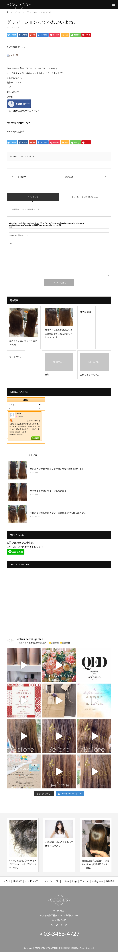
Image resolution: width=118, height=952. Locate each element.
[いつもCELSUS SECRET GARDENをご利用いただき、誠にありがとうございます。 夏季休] (94, 700)
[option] (21, 845)
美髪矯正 (17, 881)
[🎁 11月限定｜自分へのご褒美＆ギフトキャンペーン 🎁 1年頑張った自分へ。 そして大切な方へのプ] (59, 700)
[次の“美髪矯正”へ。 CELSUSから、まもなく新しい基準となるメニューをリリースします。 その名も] (94, 665)
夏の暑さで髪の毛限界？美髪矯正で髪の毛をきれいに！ (57, 468)
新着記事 (32, 455)
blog (19, 27)
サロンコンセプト (50, 881)
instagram (97, 881)
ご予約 (65, 881)
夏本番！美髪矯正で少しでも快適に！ (48, 490)
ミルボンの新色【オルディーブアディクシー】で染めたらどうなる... (21, 864)
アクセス (84, 881)
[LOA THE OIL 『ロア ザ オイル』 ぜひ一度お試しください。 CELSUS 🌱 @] (24, 665)
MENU (7, 881)
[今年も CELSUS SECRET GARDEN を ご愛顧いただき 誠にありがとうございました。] (24, 700)
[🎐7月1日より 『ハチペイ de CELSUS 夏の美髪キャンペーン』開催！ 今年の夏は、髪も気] (24, 771)
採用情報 (110, 881)
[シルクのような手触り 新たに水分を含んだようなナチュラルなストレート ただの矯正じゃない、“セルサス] (24, 736)
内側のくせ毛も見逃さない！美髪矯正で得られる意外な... (58, 512)
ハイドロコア (31, 881)
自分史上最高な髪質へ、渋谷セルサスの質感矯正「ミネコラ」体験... (94, 864)
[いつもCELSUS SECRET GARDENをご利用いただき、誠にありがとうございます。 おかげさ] (59, 665)
